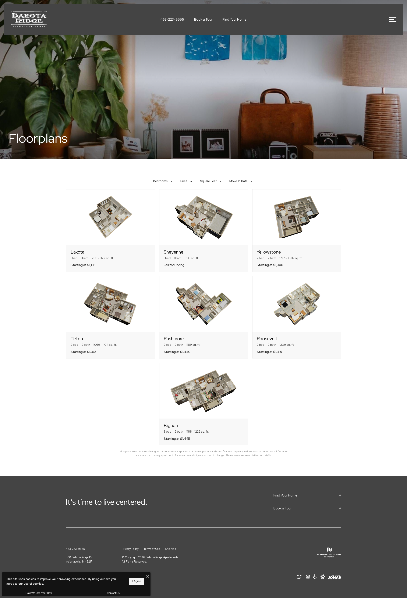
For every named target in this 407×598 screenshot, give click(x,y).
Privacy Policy (130, 549)
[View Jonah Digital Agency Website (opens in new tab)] (334, 577)
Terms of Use (152, 549)
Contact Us (113, 593)
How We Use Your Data (39, 593)
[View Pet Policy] (323, 576)
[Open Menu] (392, 19)
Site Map (170, 549)
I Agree (136, 581)
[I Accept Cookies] (147, 576)
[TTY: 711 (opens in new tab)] (299, 576)
